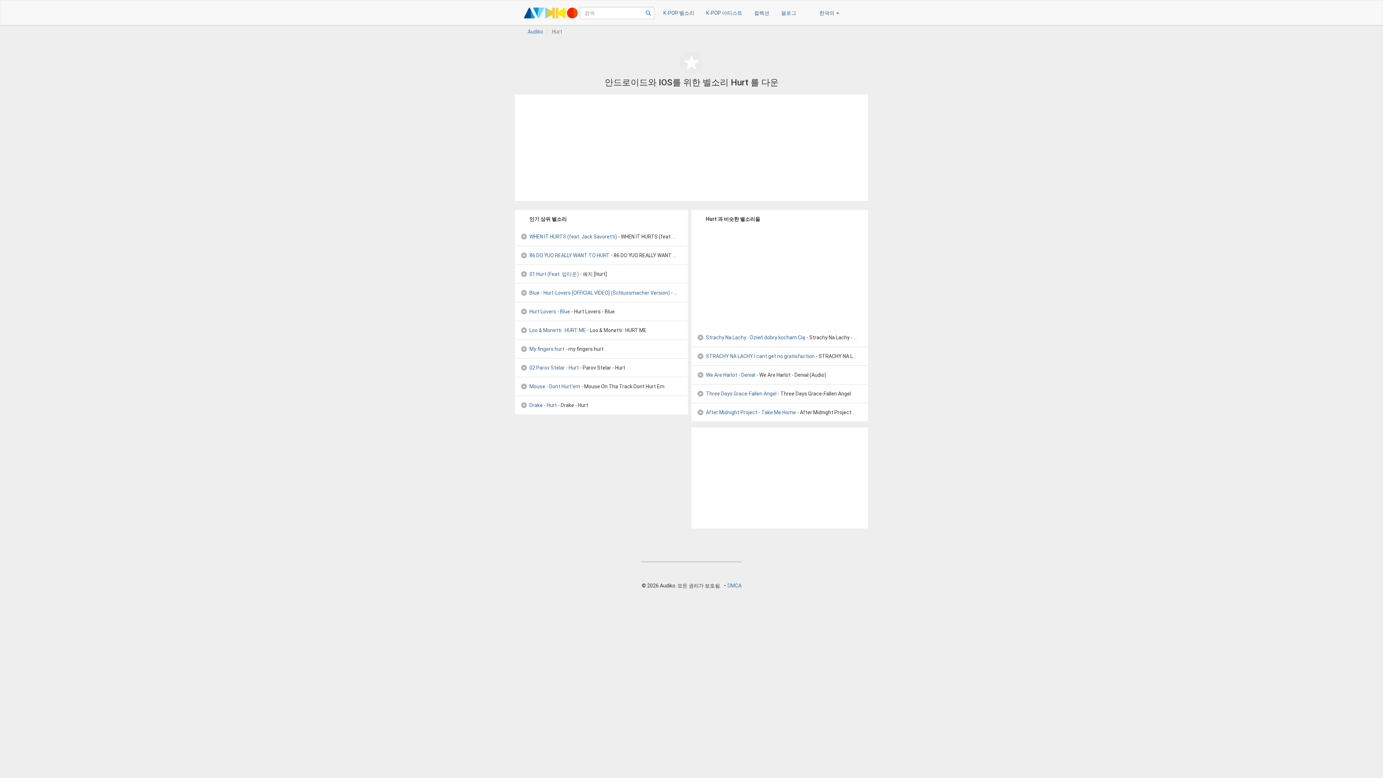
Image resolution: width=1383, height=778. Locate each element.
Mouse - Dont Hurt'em (554, 386)
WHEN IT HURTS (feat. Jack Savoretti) (573, 237)
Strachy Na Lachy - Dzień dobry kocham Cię (755, 337)
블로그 (788, 13)
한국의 (827, 13)
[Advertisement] (691, 147)
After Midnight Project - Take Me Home (751, 412)
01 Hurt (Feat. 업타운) (554, 274)
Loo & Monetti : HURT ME (557, 330)
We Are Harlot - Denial (730, 375)
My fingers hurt (546, 349)
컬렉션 (761, 13)
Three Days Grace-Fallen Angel (741, 394)
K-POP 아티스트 (724, 13)
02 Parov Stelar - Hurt (554, 368)
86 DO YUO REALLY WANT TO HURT (569, 255)
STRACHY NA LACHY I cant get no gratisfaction (760, 356)
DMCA (735, 586)
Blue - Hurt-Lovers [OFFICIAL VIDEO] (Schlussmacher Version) (599, 293)
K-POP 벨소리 (678, 13)
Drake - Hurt (543, 405)
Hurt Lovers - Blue (549, 311)
